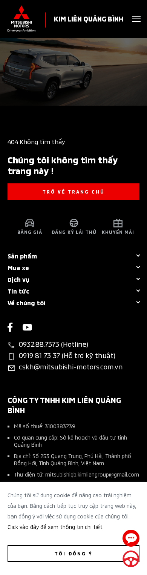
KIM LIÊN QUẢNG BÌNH (88, 18)
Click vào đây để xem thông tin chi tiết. (56, 526)
